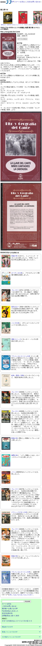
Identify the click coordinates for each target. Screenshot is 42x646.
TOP (12, 2)
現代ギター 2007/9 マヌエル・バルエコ (11, 24)
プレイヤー (15, 290)
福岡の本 (14, 455)
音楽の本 (14, 256)
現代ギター (15, 307)
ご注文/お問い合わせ (33, 2)
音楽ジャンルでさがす (10, 632)
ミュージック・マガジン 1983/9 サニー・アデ (28, 24)
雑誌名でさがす (7, 627)
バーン (13, 472)
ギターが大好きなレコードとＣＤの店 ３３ (17, 621)
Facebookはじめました (10, 611)
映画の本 (14, 438)
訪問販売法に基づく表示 (10, 615)
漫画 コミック (16, 339)
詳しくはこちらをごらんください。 (22, 595)
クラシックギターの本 (19, 512)
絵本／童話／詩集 (17, 375)
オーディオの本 (16, 273)
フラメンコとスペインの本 (20, 356)
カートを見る (20, 2)
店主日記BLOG (7, 613)
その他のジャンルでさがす (11, 637)
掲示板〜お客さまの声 (10, 608)
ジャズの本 (15, 323)
